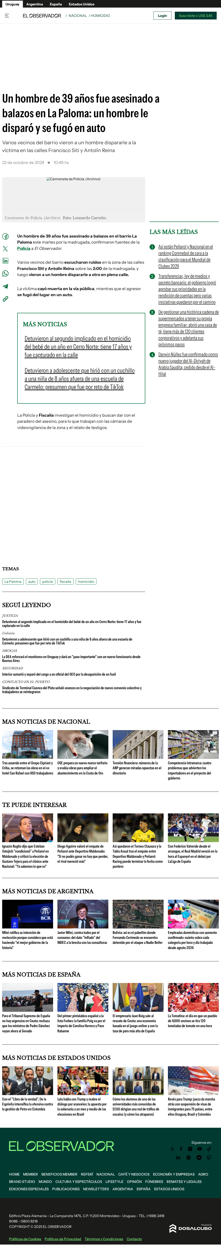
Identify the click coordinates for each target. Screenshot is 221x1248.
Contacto (134, 1239)
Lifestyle (114, 1181)
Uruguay (12, 4)
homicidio (86, 581)
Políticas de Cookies (25, 1239)
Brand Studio (22, 1181)
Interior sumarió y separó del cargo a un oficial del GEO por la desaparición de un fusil (59, 674)
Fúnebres (154, 1181)
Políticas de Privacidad (63, 1239)
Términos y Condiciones (104, 1239)
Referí (87, 1174)
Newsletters (96, 1189)
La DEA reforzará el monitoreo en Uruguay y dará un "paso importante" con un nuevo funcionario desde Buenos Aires (71, 659)
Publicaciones (66, 1189)
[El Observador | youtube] (199, 1149)
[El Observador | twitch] (209, 1157)
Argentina (34, 4)
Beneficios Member (59, 1174)
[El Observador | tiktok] (209, 1149)
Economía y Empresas (174, 1174)
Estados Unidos (81, 4)
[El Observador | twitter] (172, 1149)
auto (31, 581)
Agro (203, 1174)
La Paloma (13, 581)
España (56, 4)
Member (30, 1174)
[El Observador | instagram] (190, 1149)
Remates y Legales (184, 1181)
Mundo (45, 1181)
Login (162, 15)
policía (47, 581)
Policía (23, 248)
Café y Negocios (134, 1174)
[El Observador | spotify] (188, 1157)
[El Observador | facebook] (181, 1149)
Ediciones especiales (29, 1189)
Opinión (134, 1181)
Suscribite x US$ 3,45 (195, 15)
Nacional (78, 15)
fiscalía (65, 581)
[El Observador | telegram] (199, 1157)
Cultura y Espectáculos (78, 1181)
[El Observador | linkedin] (178, 1157)
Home (14, 1174)
